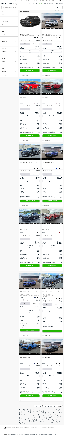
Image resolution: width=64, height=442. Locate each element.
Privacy (22, 434)
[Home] (29, 3)
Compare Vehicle (25, 75)
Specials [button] (44, 3)
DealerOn (16, 434)
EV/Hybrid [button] (40, 3)
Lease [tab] (34, 43)
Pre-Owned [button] (35, 3)
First (36, 406)
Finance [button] (57, 3)
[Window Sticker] (39, 40)
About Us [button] (61, 3)
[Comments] (37, 40)
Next (51, 406)
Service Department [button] (51, 3)
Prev (40, 406)
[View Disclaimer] (29, 40)
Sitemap (20, 434)
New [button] (31, 3)
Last (55, 406)
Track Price (30, 50)
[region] (30, 61)
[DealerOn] (6, 434)
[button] (39, 21)
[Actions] (39, 32)
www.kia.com (54, 434)
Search (58, 7)
